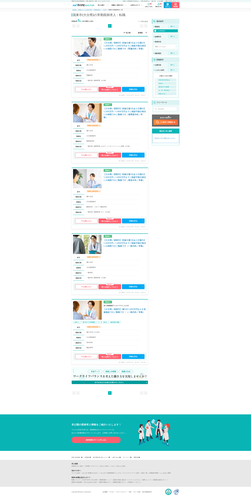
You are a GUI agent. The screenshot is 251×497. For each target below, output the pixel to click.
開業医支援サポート (160, 480)
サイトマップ (126, 457)
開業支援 (136, 457)
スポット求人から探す (118, 466)
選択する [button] (172, 26)
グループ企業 (136, 491)
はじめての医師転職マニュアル (111, 473)
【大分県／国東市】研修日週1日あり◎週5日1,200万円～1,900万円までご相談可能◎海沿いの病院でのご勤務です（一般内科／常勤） (125, 243)
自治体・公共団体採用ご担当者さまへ (131, 1)
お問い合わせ (115, 457)
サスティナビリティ (121, 491)
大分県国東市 (161, 31)
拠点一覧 (154, 1)
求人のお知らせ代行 (90, 482)
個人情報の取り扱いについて (100, 457)
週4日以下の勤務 (164, 87)
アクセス (111, 491)
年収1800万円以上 (164, 80)
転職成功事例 (154, 473)
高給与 (161, 83)
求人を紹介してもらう (109, 90)
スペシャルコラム (134, 480)
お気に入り (87, 89)
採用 (130, 491)
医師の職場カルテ (105, 482)
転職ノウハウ (76, 480)
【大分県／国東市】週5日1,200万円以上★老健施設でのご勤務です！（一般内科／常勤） (125, 310)
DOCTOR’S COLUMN (89, 480)
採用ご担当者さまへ (145, 1)
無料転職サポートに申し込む (96, 440)
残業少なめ (162, 93)
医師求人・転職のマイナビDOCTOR (82, 9)
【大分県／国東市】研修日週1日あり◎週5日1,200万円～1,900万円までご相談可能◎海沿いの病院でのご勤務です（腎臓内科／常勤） (125, 46)
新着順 (140, 33)
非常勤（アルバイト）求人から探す (97, 466)
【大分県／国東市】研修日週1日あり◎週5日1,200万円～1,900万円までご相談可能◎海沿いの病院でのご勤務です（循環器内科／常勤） (125, 113)
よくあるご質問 (165, 473)
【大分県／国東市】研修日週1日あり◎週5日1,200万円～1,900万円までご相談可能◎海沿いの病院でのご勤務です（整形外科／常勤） (125, 177)
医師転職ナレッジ (105, 480)
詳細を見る (133, 89)
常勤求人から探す (77, 466)
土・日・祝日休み (164, 90)
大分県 (104, 9)
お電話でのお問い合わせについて (172, 1)
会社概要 (105, 491)
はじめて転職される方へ (90, 473)
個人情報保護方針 (147, 491)
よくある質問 (160, 1)
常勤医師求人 (97, 9)
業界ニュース (146, 480)
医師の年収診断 (77, 482)
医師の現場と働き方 (120, 480)
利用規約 (87, 457)
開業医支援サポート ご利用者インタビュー (127, 482)
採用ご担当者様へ (76, 457)
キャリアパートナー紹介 (131, 473)
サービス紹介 (76, 473)
